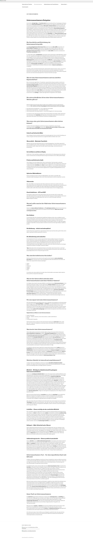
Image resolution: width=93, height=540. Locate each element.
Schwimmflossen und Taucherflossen (51, 4)
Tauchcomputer (25, 6)
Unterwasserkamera (38, 4)
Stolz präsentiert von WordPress (28, 537)
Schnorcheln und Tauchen (27, 4)
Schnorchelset (64, 4)
